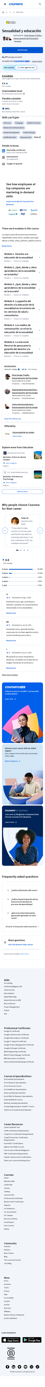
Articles (7, 1304)
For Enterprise (9, 1208)
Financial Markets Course (13, 1099)
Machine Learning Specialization (16, 1103)
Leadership (8, 1185)
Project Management (12, 1007)
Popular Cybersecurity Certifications (17, 1157)
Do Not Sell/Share (10, 1318)
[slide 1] (17, 550)
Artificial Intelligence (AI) (13, 986)
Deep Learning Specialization (15, 1093)
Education (19, 12)
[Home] (3, 12)
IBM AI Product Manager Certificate (17, 1055)
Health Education (10, 137)
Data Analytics (9, 993)
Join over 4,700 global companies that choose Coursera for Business (22, 815)
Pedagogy (19, 123)
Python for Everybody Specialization (17, 1110)
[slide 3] (24, 550)
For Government (10, 1212)
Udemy (6, 1229)
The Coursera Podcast (12, 1260)
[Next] (40, 531)
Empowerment (25, 137)
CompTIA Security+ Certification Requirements (16, 1138)
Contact (7, 1301)
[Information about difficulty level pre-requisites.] (24, 93)
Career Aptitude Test (12, 1127)
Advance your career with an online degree (20, 749)
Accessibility (9, 1298)
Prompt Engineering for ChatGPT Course (19, 1106)
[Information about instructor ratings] (19, 369)
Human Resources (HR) (12, 1000)
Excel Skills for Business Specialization (18, 1096)
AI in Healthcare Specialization (15, 1089)
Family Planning (29, 132)
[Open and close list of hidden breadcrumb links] (10, 12)
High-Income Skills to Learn (14, 1147)
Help (5, 1294)
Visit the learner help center (20, 944)
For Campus (8, 1215)
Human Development (11, 132)
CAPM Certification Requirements (16, 1131)
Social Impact (9, 1222)
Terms (6, 1287)
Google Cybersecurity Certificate (16, 1034)
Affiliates (7, 1311)
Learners (7, 1246)
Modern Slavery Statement (14, 1315)
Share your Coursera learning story (17, 1160)
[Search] (40, 4)
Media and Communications (14, 128)
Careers (7, 1188)
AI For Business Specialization (15, 1082)
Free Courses (9, 1225)
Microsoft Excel (9, 1003)
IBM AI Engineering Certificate (15, 1051)
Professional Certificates (13, 1198)
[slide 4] (27, 550)
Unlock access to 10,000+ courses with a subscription (22, 692)
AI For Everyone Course (13, 1086)
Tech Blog (8, 1263)
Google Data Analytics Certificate (16, 1038)
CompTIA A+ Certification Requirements (19, 1134)
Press (6, 1281)
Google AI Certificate (12, 1031)
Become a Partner (10, 1219)
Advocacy (7, 123)
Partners (7, 1250)
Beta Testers (9, 1253)
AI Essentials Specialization (14, 1079)
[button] (17, 41)
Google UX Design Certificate (15, 1048)
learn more (25, 954)
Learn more (37, 61)
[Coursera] (15, 4)
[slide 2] (20, 550)
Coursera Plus (9, 1195)
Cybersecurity (9, 990)
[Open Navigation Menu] (5, 4)
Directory (7, 1308)
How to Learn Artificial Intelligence (16, 1150)
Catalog (7, 1191)
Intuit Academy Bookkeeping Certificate (19, 1062)
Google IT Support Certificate (15, 1041)
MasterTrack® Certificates (14, 1202)
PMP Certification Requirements (16, 1153)
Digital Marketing (10, 997)
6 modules (7, 76)
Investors (7, 1284)
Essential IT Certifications (13, 1143)
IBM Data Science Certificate (14, 1058)
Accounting (8, 983)
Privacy (7, 1291)
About (6, 1178)
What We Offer (9, 1181)
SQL (5, 1014)
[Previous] (5, 531)
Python (6, 1010)
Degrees (7, 1205)
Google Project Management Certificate (19, 1045)
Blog (5, 1256)
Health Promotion (33, 123)
